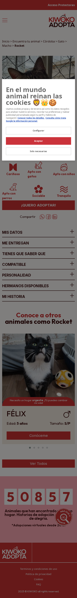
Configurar (38, 130)
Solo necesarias (38, 151)
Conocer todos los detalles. (31, 118)
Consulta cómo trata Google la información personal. (36, 119)
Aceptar (38, 141)
